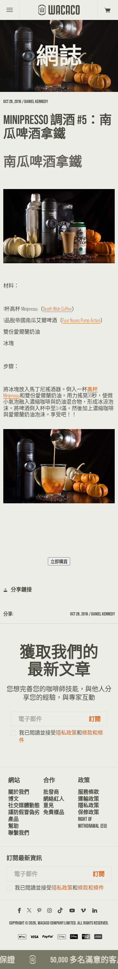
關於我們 (18, 792)
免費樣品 (53, 812)
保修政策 (88, 812)
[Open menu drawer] (10, 10)
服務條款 (88, 792)
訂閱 (95, 719)
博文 (13, 799)
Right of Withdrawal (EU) (92, 822)
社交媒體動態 (24, 805)
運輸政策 (88, 799)
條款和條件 (91, 888)
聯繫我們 (18, 833)
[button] (106, 10)
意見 (48, 805)
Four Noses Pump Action (81, 320)
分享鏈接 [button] (21, 589)
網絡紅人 (53, 799)
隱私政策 (66, 732)
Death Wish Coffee (57, 309)
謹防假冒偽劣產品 (24, 815)
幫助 (13, 826)
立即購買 (59, 561)
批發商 (51, 792)
